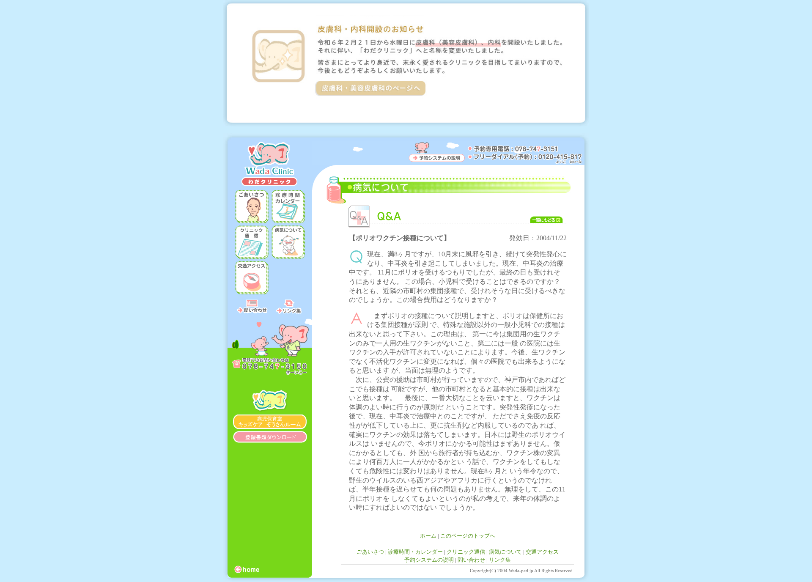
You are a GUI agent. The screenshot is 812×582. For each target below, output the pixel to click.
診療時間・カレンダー (415, 552)
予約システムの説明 (429, 560)
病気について (505, 552)
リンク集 (500, 560)
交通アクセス (542, 552)
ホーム (428, 536)
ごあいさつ (370, 552)
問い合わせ (471, 560)
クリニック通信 (466, 552)
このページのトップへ (467, 536)
